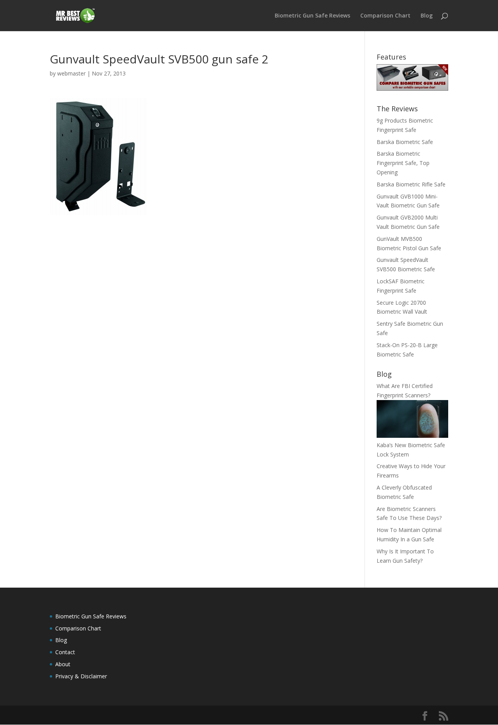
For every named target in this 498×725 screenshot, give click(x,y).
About (62, 664)
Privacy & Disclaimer (81, 676)
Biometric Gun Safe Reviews (312, 16)
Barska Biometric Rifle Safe (411, 184)
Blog (427, 16)
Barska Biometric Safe (405, 142)
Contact (65, 652)
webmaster (71, 73)
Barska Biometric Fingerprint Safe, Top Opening (403, 163)
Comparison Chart (385, 16)
